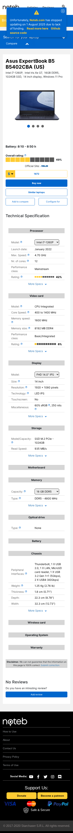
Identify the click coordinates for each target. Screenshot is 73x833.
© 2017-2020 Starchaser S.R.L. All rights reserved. (36, 825)
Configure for (53, 201)
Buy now (36, 183)
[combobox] (60, 7)
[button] (28, 126)
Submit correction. (50, 665)
